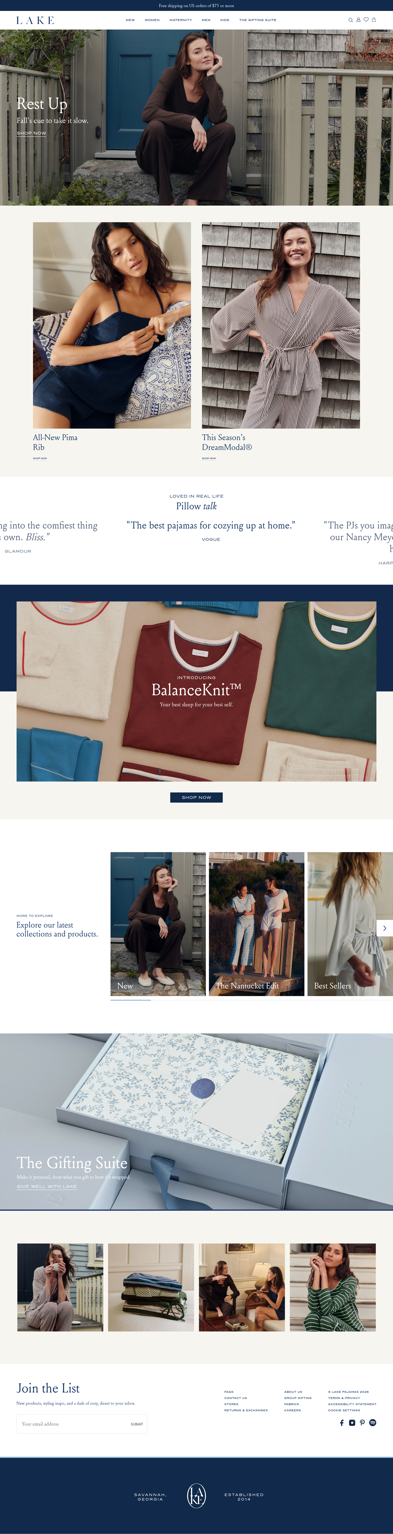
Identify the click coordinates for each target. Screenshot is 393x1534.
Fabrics (291, 1404)
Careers (292, 1410)
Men (206, 20)
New (130, 20)
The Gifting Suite (257, 20)
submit (137, 1424)
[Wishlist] (366, 21)
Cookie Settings (344, 1410)
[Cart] (374, 21)
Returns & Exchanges (246, 1410)
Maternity (180, 20)
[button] (385, 928)
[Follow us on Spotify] (373, 1423)
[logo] (35, 20)
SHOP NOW (196, 797)
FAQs (228, 1392)
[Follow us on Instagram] (352, 1423)
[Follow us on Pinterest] (362, 1423)
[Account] (358, 21)
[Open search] (351, 20)
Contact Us (235, 1398)
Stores (231, 1404)
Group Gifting (298, 1398)
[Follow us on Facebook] (342, 1423)
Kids (224, 20)
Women (152, 20)
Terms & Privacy (344, 1398)
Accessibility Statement (352, 1404)
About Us (293, 1392)
